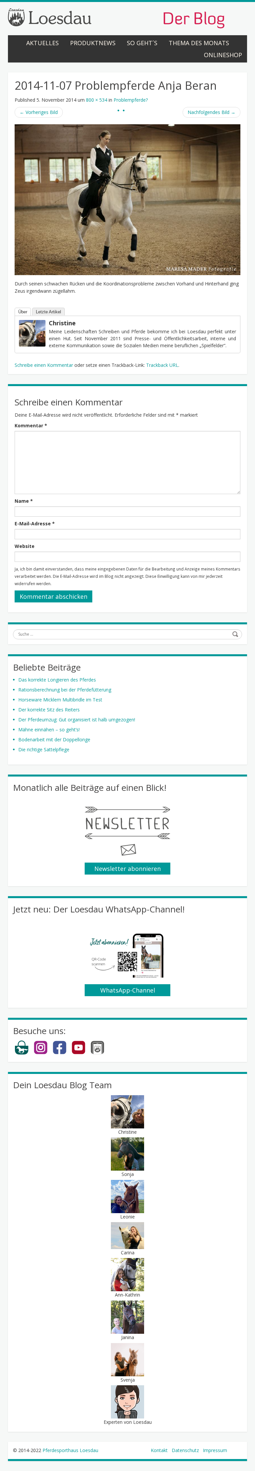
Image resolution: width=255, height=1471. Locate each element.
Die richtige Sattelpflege (43, 749)
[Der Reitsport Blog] (116, 18)
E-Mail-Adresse (35, 523)
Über (22, 311)
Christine (62, 323)
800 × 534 (96, 100)
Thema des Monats (199, 43)
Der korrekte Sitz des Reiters (49, 709)
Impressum (215, 1450)
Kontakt (159, 1450)
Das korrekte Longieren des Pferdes (57, 680)
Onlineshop (223, 55)
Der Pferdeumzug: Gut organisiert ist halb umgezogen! (76, 719)
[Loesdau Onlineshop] (21, 1053)
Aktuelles (42, 43)
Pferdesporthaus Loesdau (70, 1450)
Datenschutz (185, 1450)
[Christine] (32, 333)
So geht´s (142, 43)
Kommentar (31, 425)
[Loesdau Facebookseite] (59, 1053)
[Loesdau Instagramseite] (40, 1053)
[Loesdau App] (97, 1053)
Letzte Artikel (48, 311)
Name (24, 501)
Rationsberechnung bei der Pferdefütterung (64, 689)
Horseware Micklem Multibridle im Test (60, 699)
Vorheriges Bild (39, 112)
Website (25, 546)
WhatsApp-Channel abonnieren (127, 991)
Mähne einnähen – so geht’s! (49, 729)
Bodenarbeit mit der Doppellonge (54, 739)
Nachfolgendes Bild (211, 112)
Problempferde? (131, 100)
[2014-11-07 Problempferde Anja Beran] (127, 199)
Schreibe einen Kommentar (44, 365)
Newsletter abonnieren (127, 869)
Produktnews (93, 43)
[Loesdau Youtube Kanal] (78, 1053)
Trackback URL (162, 365)
